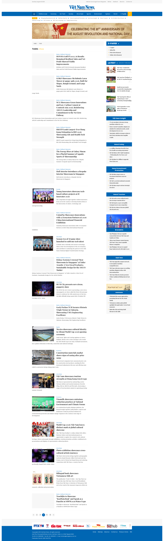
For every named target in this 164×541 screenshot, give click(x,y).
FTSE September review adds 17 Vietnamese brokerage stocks (123, 108)
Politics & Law (43, 14)
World (115, 14)
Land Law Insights (92, 18)
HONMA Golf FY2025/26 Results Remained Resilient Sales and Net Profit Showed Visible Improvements (70, 60)
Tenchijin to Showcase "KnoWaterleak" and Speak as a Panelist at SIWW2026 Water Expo (71, 499)
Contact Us (129, 1)
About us (106, 532)
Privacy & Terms (123, 532)
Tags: (35, 48)
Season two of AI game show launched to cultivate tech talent (70, 240)
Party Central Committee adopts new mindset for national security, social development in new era (120, 129)
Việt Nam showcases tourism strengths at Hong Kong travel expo (71, 377)
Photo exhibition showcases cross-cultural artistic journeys (71, 451)
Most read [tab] (125, 62)
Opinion (107, 14)
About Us (122, 1)
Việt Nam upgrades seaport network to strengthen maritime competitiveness (119, 264)
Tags (40, 43)
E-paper (112, 43)
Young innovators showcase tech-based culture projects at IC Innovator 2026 (70, 194)
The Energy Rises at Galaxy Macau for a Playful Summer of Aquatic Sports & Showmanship (70, 154)
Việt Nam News (82, 7)
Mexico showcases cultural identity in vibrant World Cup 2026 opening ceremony (71, 332)
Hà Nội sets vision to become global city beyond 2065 (119, 208)
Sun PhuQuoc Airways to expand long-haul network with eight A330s (119, 248)
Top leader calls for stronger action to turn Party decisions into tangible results (120, 135)
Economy (53, 14)
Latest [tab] (111, 62)
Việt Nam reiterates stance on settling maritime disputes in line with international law (120, 270)
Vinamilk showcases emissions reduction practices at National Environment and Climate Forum (70, 402)
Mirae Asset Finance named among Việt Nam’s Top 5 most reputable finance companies (119, 242)
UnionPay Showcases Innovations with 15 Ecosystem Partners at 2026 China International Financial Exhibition (71, 219)
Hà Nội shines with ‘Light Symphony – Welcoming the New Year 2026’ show (119, 155)
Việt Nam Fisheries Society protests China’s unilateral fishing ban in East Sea (120, 277)
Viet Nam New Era (62, 18)
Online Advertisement (116, 55)
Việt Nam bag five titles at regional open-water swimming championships (124, 98)
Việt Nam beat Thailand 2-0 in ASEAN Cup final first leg (124, 78)
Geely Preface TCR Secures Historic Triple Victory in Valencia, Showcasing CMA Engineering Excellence (71, 311)
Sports (89, 14)
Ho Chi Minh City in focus (117, 18)
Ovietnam (115, 1)
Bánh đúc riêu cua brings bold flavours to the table (118, 310)
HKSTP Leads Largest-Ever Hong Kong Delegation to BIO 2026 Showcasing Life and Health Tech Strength (70, 133)
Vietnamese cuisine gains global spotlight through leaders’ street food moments (120, 305)
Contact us (114, 532)
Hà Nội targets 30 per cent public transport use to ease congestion (118, 204)
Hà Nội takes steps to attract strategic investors (120, 186)
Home (35, 43)
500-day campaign (58, 20)
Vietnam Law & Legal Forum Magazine (96, 1)
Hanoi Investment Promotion (77, 18)
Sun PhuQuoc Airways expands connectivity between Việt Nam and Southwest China (119, 236)
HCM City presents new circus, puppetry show (69, 285)
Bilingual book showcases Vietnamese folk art (67, 474)
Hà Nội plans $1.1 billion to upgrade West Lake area (119, 160)
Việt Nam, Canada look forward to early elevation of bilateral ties (124, 69)
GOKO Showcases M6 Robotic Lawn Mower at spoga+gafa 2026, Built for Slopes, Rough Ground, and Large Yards (71, 82)
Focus (34, 18)
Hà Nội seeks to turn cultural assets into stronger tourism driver (119, 199)
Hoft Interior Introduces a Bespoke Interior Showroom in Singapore (71, 172)
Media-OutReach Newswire (63, 54)
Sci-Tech (62, 14)
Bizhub (109, 1)
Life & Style (80, 14)
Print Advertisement (115, 52)
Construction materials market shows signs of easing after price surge (70, 355)
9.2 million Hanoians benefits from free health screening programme (119, 149)
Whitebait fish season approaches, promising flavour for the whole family (119, 298)
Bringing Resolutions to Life (48, 18)
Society (71, 14)
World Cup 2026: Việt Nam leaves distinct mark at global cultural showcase (70, 427)
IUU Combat (47, 20)
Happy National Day (72, 20)
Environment (98, 14)
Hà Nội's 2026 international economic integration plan (120, 182)
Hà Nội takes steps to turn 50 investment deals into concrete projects (118, 176)
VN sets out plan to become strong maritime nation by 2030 (119, 123)
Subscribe (112, 50)
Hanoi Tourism (104, 18)
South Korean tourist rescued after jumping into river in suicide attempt (124, 89)
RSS (131, 532)
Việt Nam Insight (36, 20)
